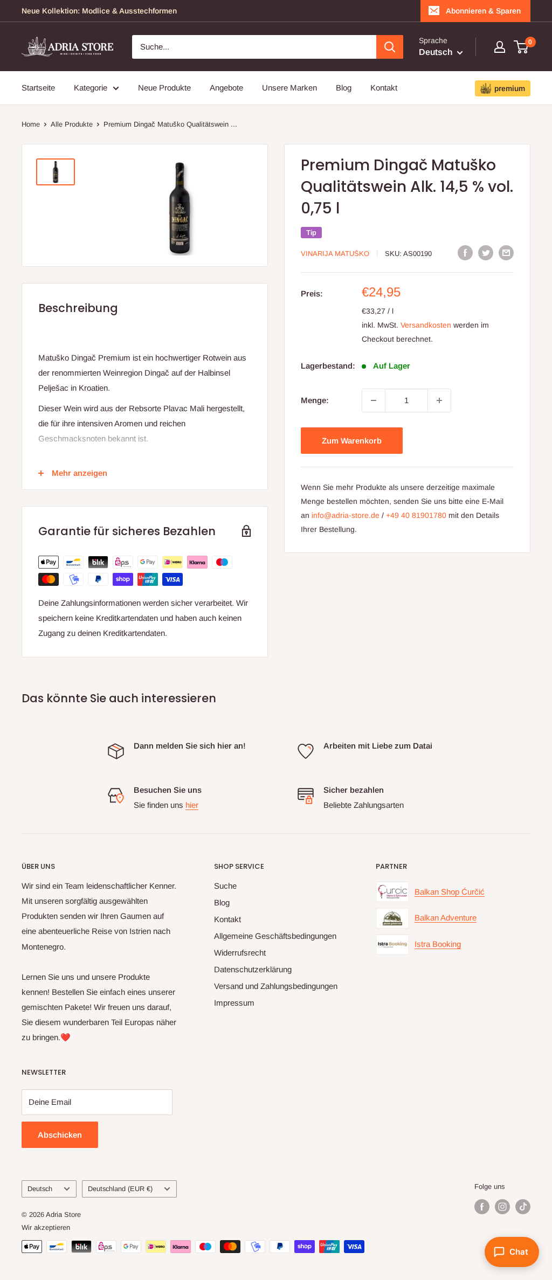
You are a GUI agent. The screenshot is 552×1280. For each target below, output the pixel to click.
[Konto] (499, 47)
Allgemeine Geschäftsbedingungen (275, 935)
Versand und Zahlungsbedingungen (275, 986)
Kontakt (383, 87)
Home (31, 124)
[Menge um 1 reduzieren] (373, 400)
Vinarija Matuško (335, 254)
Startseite (38, 87)
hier (191, 804)
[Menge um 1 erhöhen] (439, 400)
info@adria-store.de (346, 515)
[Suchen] (389, 47)
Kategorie (90, 87)
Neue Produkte (164, 87)
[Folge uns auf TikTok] (522, 1206)
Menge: (315, 400)
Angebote (226, 87)
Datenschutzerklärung (253, 969)
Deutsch (39, 1189)
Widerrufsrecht (240, 952)
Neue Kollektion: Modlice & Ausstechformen (99, 10)
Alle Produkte (72, 124)
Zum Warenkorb (352, 440)
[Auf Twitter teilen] (485, 252)
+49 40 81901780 (416, 515)
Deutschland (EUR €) (120, 1189)
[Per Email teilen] (506, 252)
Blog (343, 87)
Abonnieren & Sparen (483, 10)
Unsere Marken (289, 87)
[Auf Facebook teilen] (465, 252)
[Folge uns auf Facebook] (481, 1206)
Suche (225, 885)
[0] (521, 46)
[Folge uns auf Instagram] (502, 1206)
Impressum (234, 1002)
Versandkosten (426, 325)
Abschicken (60, 1134)
